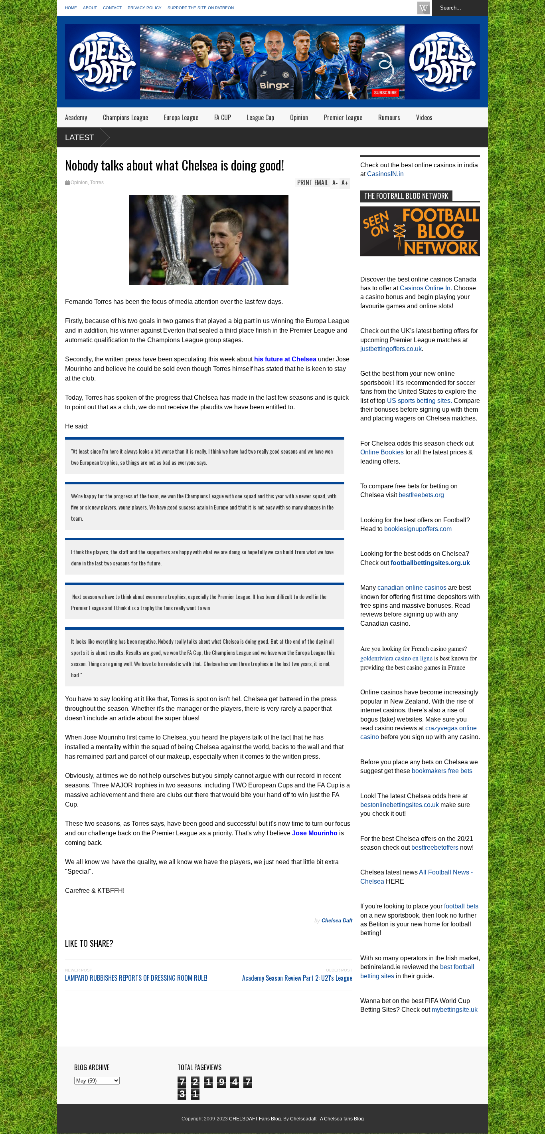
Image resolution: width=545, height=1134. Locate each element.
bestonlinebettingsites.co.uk (399, 804)
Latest (79, 137)
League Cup (260, 117)
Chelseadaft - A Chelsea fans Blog (327, 1119)
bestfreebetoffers (434, 847)
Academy (76, 117)
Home (71, 8)
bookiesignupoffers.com (418, 528)
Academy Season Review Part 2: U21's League (297, 978)
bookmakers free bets (442, 770)
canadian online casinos (411, 587)
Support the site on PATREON (201, 8)
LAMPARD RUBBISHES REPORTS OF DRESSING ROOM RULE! (136, 978)
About (90, 8)
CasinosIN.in (385, 173)
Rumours (389, 117)
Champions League (125, 117)
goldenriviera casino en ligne (396, 658)
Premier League (343, 117)
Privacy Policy (145, 8)
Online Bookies (382, 452)
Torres (97, 182)
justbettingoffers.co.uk (391, 348)
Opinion (299, 117)
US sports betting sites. (419, 400)
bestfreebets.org (421, 495)
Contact (112, 8)
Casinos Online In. (426, 288)
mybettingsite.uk (455, 1009)
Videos (424, 117)
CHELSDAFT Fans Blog (255, 1119)
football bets (461, 906)
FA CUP (222, 117)
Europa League (181, 117)
